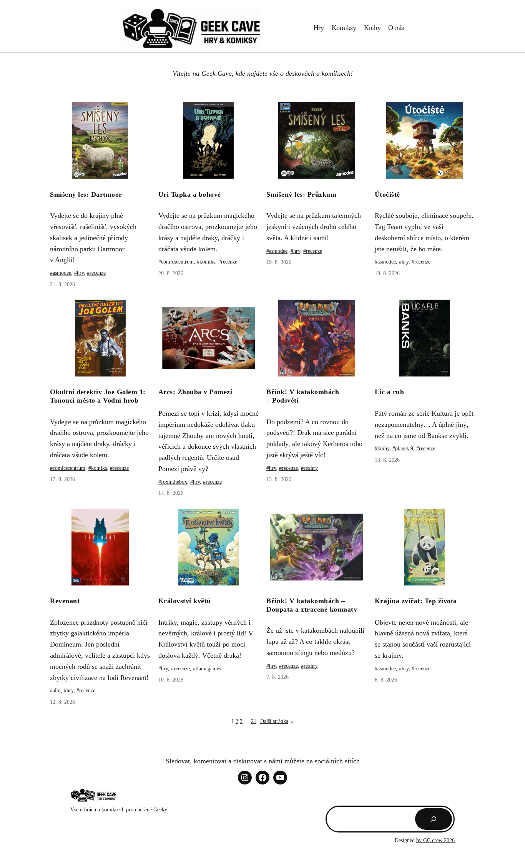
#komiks (206, 262)
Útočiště (387, 194)
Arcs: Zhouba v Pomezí (195, 392)
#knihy (382, 448)
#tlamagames (207, 669)
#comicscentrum (176, 262)
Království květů (184, 601)
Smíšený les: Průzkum (301, 194)
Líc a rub (389, 392)
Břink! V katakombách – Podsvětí (302, 396)
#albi (55, 690)
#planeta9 (402, 448)
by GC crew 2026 (435, 840)
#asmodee (60, 273)
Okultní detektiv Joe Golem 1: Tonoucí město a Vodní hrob (98, 396)
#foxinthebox (172, 482)
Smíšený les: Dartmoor (86, 194)
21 (253, 721)
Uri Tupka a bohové (189, 194)
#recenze (96, 273)
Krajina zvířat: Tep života (416, 601)
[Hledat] (433, 819)
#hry (79, 273)
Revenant (65, 601)
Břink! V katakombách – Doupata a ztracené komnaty (311, 605)
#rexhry (309, 468)
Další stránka (277, 721)
